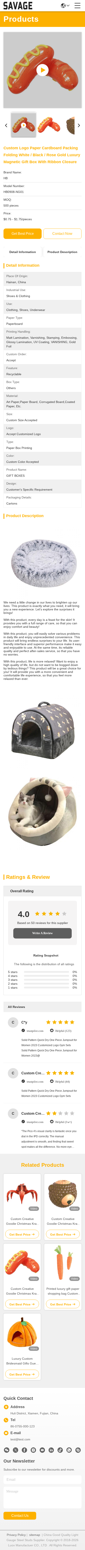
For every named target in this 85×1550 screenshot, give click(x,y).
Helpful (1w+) (63, 1122)
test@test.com (20, 1439)
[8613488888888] (69, 1451)
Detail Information (22, 252)
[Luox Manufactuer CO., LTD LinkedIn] (51, 1451)
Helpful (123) (63, 1030)
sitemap (34, 1535)
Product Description (62, 252)
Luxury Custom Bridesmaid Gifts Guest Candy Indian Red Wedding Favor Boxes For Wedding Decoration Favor (22, 1361)
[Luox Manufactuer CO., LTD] (17, 6)
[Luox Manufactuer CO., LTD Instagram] (33, 1451)
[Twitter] (15, 1451)
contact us (20, 1515)
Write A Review (42, 933)
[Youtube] (42, 1451)
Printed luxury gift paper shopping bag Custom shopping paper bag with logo (62, 1291)
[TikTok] (60, 1451)
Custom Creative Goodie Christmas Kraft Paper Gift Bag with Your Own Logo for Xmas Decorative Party (22, 1221)
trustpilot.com (35, 1030)
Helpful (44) (62, 1081)
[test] (78, 1451)
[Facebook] (24, 1451)
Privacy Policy (16, 1535)
